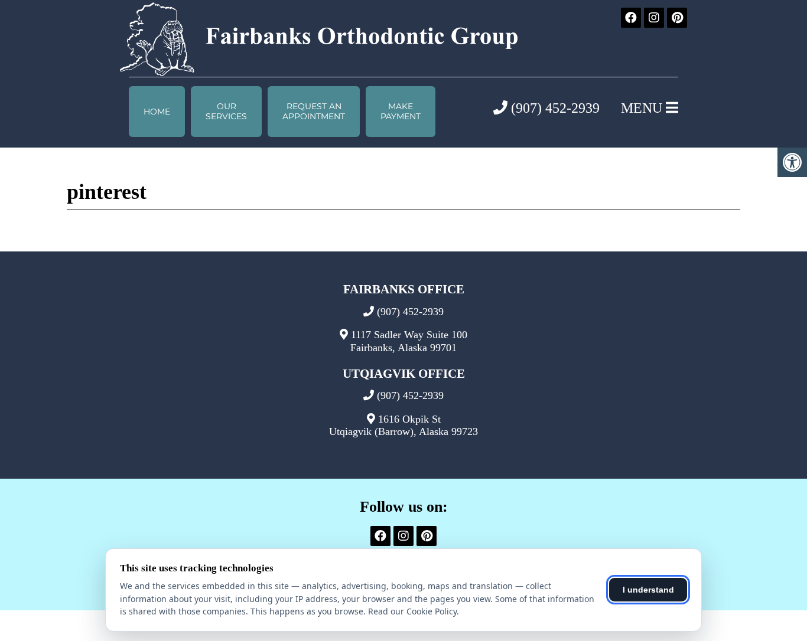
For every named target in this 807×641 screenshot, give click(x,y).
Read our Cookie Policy (412, 611)
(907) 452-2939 (553, 108)
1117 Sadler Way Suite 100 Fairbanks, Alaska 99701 (408, 341)
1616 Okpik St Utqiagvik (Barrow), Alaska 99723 (403, 425)
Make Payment (400, 111)
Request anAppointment (313, 111)
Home (157, 111)
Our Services (226, 111)
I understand (648, 589)
